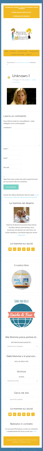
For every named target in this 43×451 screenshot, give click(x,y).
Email (5, 158)
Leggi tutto (21, 235)
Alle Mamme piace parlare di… (21, 342)
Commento (7, 127)
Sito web (6, 167)
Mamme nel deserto (21, 24)
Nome (5, 149)
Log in (29, 442)
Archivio (21, 377)
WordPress (23, 442)
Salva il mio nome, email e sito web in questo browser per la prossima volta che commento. (20, 180)
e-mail (34, 431)
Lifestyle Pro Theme (24, 440)
